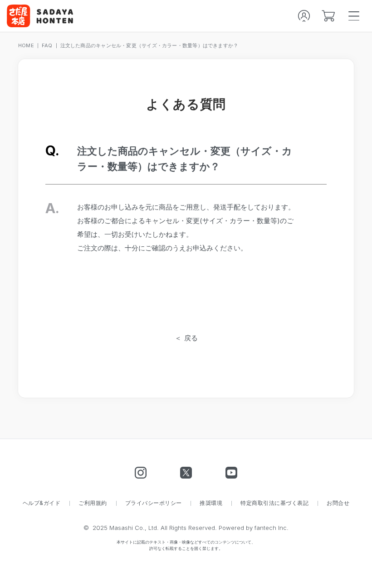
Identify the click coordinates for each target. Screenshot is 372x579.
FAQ (47, 45)
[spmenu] (354, 16)
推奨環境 (211, 503)
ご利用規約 (92, 503)
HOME (26, 45)
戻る (191, 337)
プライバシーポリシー (153, 503)
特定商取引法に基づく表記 (274, 503)
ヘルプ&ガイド (41, 503)
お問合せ (338, 503)
